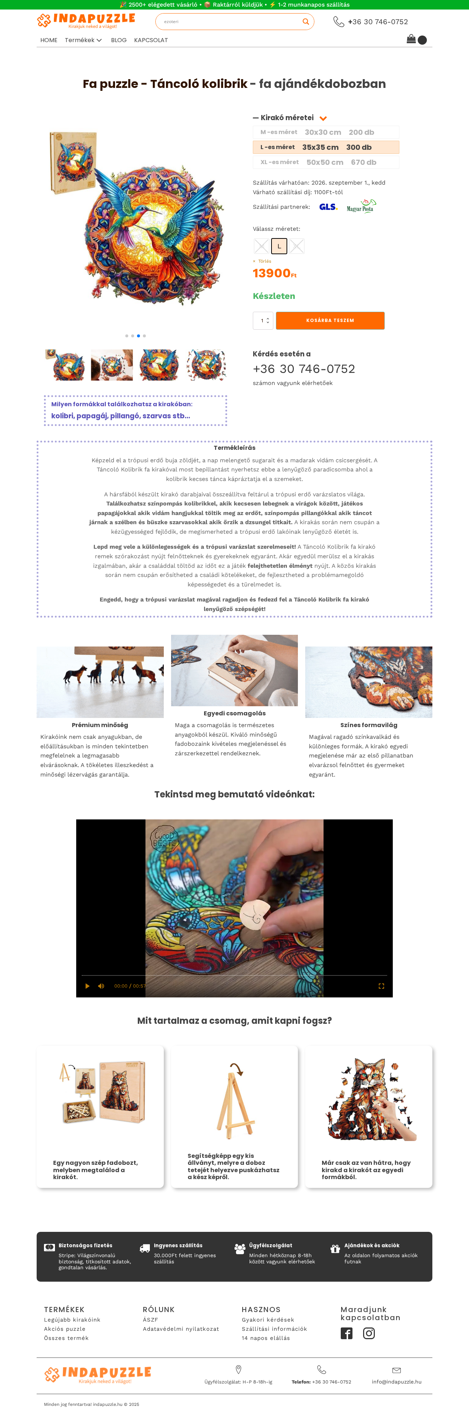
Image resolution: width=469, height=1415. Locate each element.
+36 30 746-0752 (304, 368)
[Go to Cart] (417, 40)
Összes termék (66, 1338)
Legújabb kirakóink (72, 1319)
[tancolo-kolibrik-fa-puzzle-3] (135, 327)
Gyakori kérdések (268, 1319)
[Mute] (101, 986)
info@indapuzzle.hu (397, 1382)
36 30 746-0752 (378, 21)
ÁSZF (150, 1319)
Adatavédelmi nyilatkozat (181, 1329)
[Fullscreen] (381, 986)
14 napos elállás (266, 1338)
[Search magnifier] (306, 21)
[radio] (279, 246)
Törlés (264, 261)
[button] (84, 40)
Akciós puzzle (65, 1329)
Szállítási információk (274, 1329)
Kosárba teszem (330, 320)
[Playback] (87, 986)
